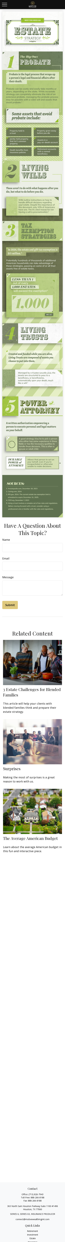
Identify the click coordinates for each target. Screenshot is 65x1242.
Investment (32, 1234)
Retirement (32, 1231)
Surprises (12, 768)
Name (6, 539)
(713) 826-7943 (36, 1194)
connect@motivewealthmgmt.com (32, 1219)
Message (8, 577)
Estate (32, 1238)
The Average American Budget (30, 838)
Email (5, 558)
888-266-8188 (37, 1197)
